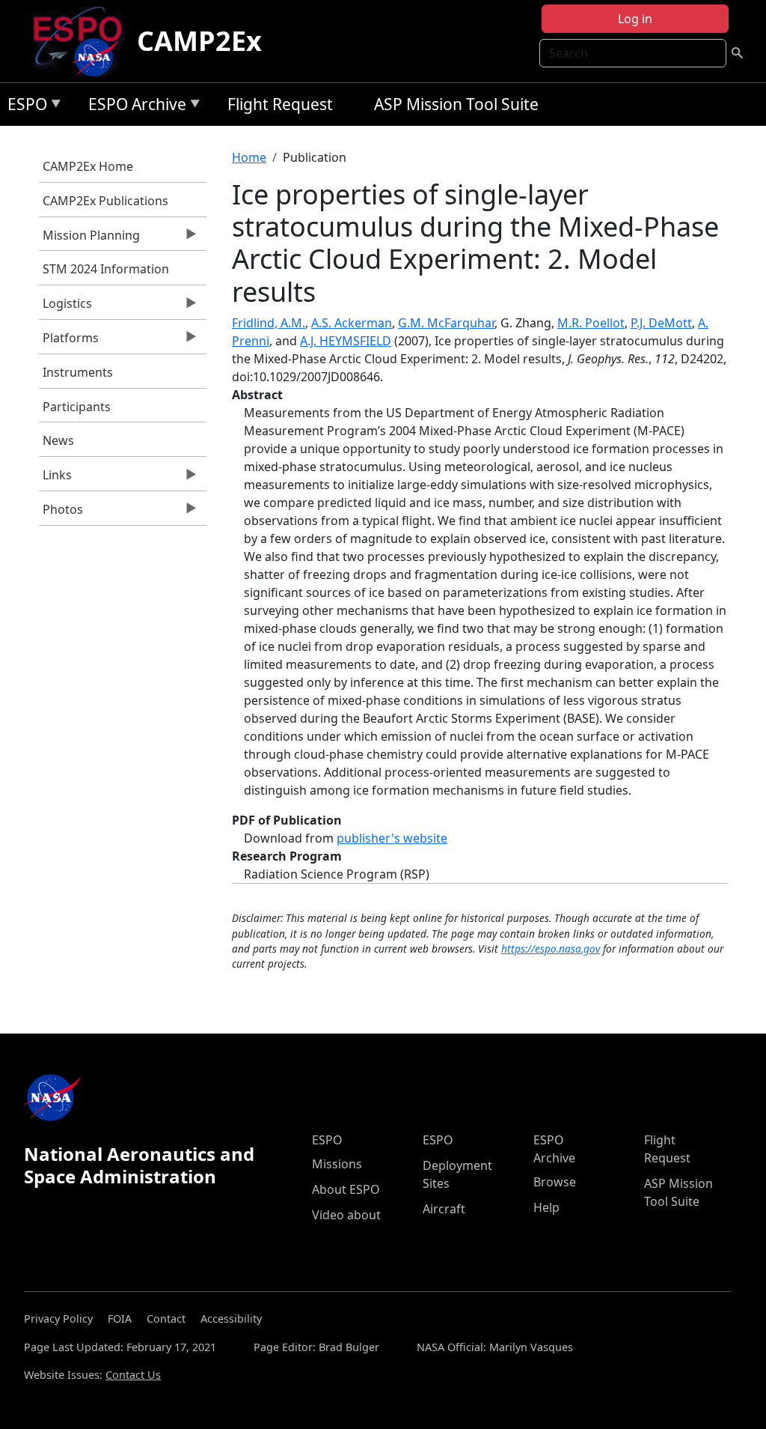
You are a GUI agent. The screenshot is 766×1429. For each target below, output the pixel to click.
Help (546, 1207)
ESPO (23, 107)
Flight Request (280, 104)
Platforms (69, 342)
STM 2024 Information (106, 269)
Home (249, 157)
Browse (554, 1182)
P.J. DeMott (661, 323)
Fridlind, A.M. (268, 323)
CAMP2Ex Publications (105, 200)
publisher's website (392, 838)
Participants (77, 406)
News (58, 440)
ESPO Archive (133, 107)
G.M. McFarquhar (446, 323)
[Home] (83, 41)
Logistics (65, 307)
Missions (337, 1164)
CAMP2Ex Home (88, 166)
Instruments (78, 372)
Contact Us (133, 1375)
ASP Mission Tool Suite (456, 104)
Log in (635, 18)
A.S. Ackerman (351, 323)
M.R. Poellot (591, 323)
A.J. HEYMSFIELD (345, 341)
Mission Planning (89, 239)
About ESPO (346, 1189)
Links (55, 479)
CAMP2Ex (199, 40)
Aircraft (444, 1209)
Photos (61, 513)
